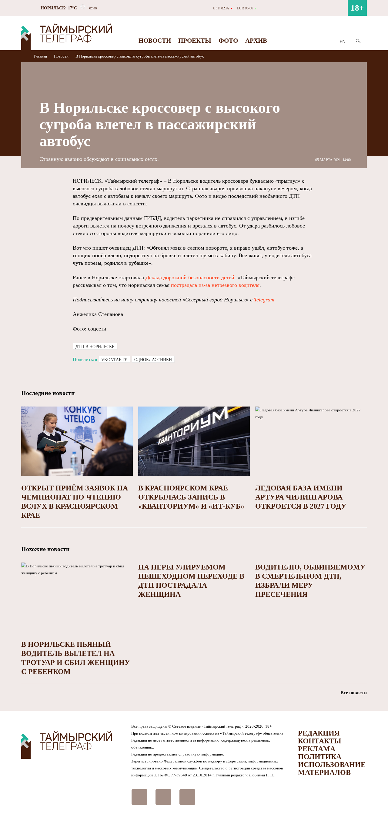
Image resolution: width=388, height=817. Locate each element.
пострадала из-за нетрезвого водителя (215, 285)
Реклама (316, 749)
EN (343, 41)
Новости (155, 40)
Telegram (264, 300)
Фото (228, 40)
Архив (256, 40)
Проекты (194, 40)
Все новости (353, 692)
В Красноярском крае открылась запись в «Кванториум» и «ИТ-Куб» (191, 497)
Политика (319, 757)
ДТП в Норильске (95, 346)
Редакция (319, 733)
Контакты (319, 741)
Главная (41, 56)
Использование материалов (332, 768)
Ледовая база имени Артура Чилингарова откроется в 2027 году (300, 497)
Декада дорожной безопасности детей (190, 277)
